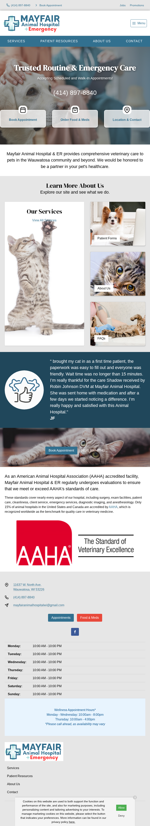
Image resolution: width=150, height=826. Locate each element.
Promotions (137, 5)
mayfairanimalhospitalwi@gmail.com (38, 605)
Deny (121, 815)
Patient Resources (59, 41)
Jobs (123, 5)
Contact (12, 792)
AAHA (113, 507)
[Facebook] (75, 632)
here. (72, 821)
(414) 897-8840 (75, 92)
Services (16, 41)
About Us (102, 41)
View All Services (44, 220)
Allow (121, 807)
